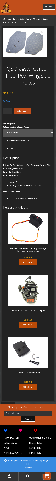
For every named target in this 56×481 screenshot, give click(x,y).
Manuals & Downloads (13, 453)
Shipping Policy (35, 443)
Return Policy (35, 447)
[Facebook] (5, 430)
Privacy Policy (35, 453)
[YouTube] (35, 430)
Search (28, 476)
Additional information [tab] (18, 140)
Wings (28, 19)
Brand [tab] (10, 148)
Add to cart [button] (28, 262)
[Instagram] (20, 430)
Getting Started (10, 443)
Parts (15, 19)
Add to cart (22, 110)
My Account (9, 476)
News (6, 447)
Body (22, 19)
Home (9, 19)
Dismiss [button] (28, 467)
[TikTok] (50, 430)
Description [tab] (12, 132)
